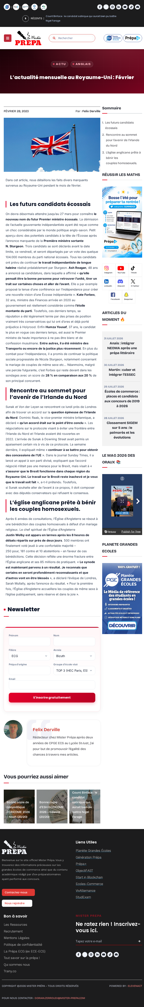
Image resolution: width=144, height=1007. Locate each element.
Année (57, 650)
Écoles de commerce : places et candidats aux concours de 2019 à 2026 (122, 398)
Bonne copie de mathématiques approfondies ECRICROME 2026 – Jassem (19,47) (83, 18)
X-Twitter (135, 286)
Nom (56, 635)
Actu (61, 64)
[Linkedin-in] (119, 7)
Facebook (115, 299)
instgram (108, 273)
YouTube (121, 273)
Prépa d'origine (18, 664)
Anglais (83, 64)
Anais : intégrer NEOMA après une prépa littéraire (122, 348)
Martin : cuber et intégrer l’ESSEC (122, 372)
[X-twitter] (106, 7)
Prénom (13, 635)
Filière (12, 650)
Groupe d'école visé (65, 664)
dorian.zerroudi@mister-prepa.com (60, 998)
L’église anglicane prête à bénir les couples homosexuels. (123, 158)
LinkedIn (108, 286)
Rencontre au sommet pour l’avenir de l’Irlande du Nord (122, 140)
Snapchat (128, 299)
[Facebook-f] (100, 7)
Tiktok (134, 273)
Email (12, 679)
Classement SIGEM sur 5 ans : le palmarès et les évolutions (122, 430)
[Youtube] (125, 7)
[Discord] (137, 7)
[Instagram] (112, 7)
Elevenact (135, 986)
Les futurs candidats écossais (119, 125)
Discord (121, 286)
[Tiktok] (131, 7)
